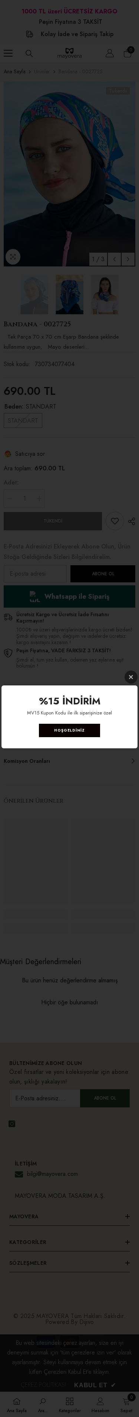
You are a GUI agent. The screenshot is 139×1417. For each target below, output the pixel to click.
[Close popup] (131, 677)
